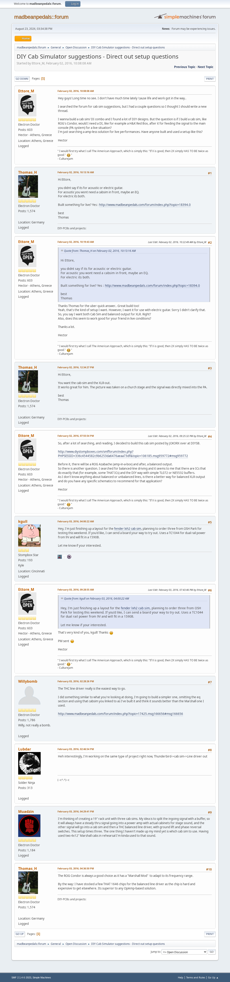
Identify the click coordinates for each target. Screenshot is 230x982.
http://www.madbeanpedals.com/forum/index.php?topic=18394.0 (145, 205)
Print (210, 78)
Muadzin (26, 811)
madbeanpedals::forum (41, 17)
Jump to (155, 952)
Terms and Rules (195, 977)
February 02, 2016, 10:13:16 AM (76, 172)
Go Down (22, 78)
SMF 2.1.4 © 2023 (21, 977)
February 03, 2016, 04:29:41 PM (76, 811)
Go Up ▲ (213, 977)
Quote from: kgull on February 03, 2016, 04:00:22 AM (96, 598)
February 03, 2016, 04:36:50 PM (76, 868)
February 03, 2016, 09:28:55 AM (76, 589)
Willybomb (27, 681)
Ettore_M (26, 91)
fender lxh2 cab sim (127, 529)
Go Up (20, 934)
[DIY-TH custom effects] (20, 217)
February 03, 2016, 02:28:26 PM (76, 681)
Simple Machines (42, 977)
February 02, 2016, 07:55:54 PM (76, 435)
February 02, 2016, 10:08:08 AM (76, 91)
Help (180, 977)
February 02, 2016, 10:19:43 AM (76, 241)
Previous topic (184, 67)
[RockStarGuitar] (20, 730)
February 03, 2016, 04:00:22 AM (76, 521)
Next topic (205, 67)
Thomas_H (27, 172)
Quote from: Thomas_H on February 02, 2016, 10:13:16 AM (100, 251)
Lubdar (24, 749)
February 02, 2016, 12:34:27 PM (76, 367)
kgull (22, 521)
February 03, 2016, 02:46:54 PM (76, 749)
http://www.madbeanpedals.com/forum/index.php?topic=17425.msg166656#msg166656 (120, 714)
